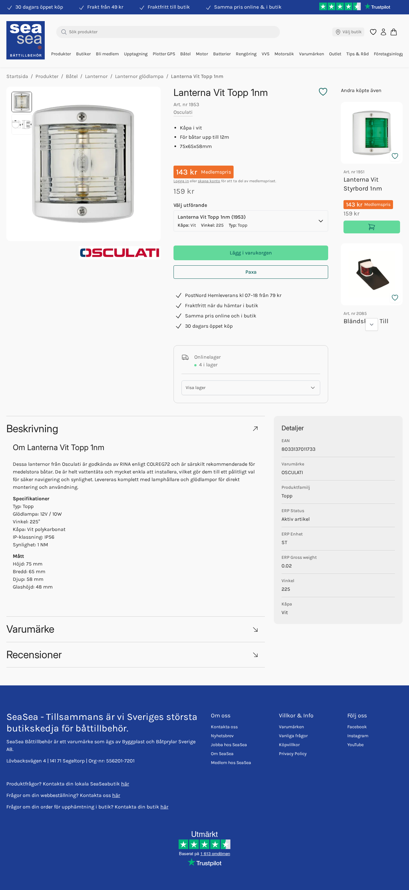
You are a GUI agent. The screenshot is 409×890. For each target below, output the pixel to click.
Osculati (183, 112)
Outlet (335, 54)
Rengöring (246, 54)
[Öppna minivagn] (393, 32)
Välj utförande (190, 205)
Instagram (357, 735)
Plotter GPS (164, 54)
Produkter (61, 54)
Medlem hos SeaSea (231, 762)
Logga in (181, 181)
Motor (202, 54)
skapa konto (209, 181)
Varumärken (311, 54)
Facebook (357, 727)
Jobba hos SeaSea (229, 744)
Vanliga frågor (293, 735)
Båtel (185, 54)
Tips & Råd (357, 54)
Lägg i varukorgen (251, 253)
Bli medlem (107, 54)
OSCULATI (292, 472)
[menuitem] (61, 54)
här (125, 784)
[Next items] (371, 324)
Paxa (251, 272)
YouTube (355, 744)
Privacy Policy (293, 753)
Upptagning (136, 54)
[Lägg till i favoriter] (395, 156)
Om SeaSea (222, 753)
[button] (135, 428)
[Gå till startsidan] (25, 40)
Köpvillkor (289, 744)
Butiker (83, 54)
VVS (265, 54)
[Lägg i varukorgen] (371, 227)
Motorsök (284, 54)
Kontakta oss (224, 727)
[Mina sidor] (383, 32)
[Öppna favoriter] (373, 32)
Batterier (222, 54)
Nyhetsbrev (222, 735)
